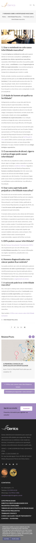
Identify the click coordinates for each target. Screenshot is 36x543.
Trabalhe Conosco (9, 513)
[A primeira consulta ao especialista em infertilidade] (18, 350)
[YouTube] (13, 464)
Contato (4, 518)
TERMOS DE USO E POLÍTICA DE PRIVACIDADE (17, 508)
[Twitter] (14, 327)
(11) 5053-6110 (12, 490)
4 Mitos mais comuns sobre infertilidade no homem (18, 385)
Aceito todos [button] (15, 539)
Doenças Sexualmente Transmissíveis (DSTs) (19, 245)
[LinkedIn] (18, 327)
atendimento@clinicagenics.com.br (11, 495)
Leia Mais (6, 539)
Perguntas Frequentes (10, 511)
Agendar (26, 408)
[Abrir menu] (30, 5)
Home (4, 16)
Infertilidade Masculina (14, 16)
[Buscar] (34, 5)
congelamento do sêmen (21, 279)
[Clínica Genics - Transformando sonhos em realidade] (8, 5)
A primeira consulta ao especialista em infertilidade (15, 365)
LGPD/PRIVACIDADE (8, 501)
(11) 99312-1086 (14, 493)
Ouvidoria (14, 518)
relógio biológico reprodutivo (24, 336)
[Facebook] (11, 327)
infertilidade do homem (16, 331)
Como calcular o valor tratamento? (16, 516)
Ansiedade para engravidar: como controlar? (18, 391)
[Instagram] (16, 464)
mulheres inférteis (20, 166)
